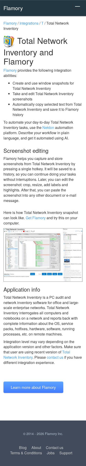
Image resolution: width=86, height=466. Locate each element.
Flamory (13, 7)
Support (65, 452)
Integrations (29, 23)
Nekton (48, 127)
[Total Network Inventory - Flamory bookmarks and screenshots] (43, 255)
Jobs (51, 452)
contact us (55, 357)
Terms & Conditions (26, 452)
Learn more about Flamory (33, 387)
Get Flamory (36, 217)
